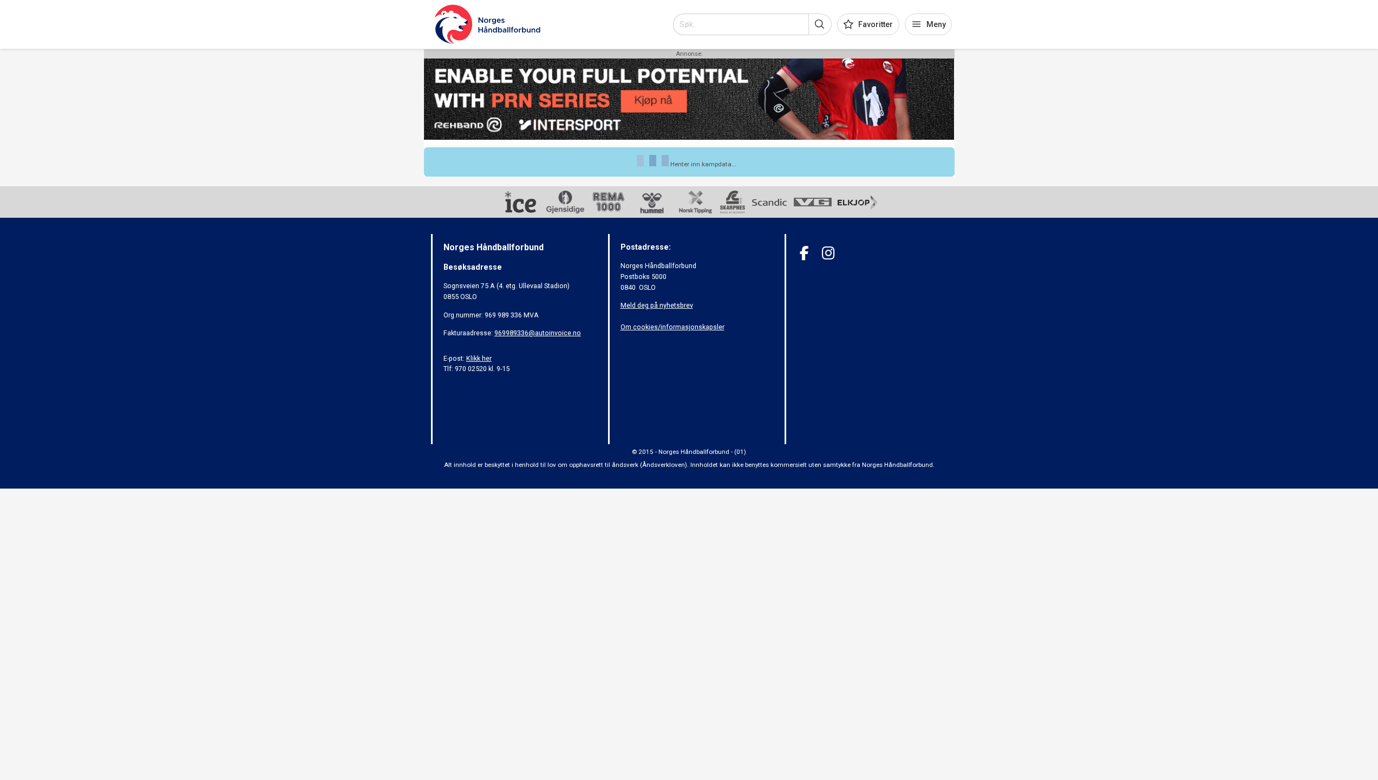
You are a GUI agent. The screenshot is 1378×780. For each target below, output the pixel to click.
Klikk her (479, 358)
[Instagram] (828, 253)
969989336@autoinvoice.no (537, 333)
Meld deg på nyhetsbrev (657, 305)
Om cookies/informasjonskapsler (672, 327)
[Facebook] (804, 253)
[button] (820, 24)
